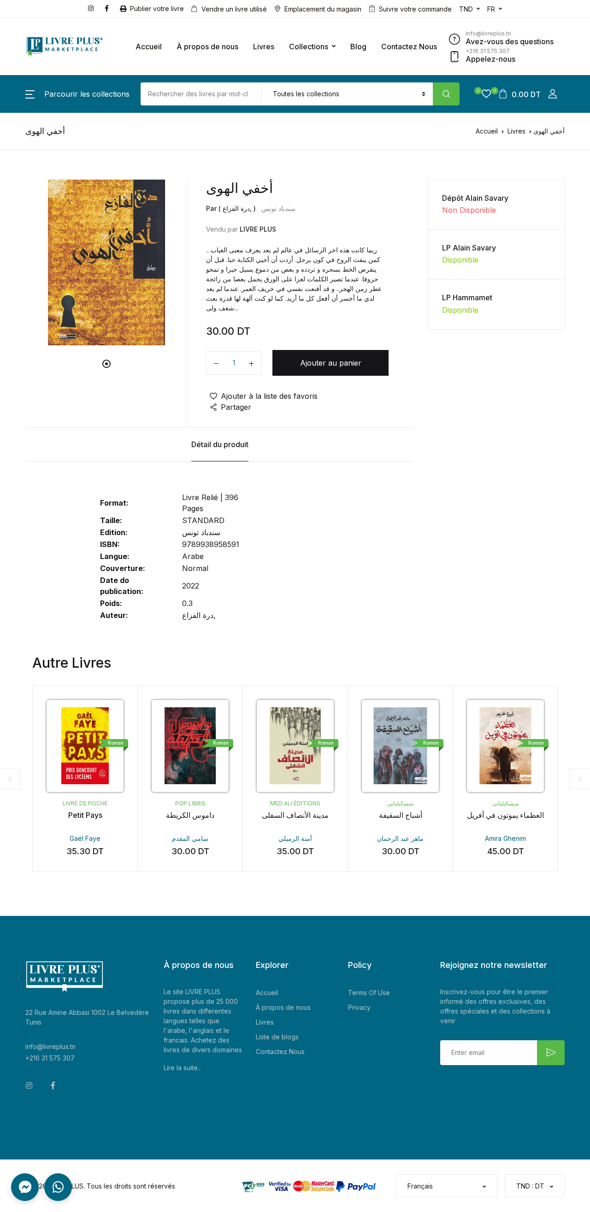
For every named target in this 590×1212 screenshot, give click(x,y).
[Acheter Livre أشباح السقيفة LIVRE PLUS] (400, 746)
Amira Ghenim (505, 838)
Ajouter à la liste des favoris (269, 396)
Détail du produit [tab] (219, 444)
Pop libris (190, 803)
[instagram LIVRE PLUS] (92, 7)
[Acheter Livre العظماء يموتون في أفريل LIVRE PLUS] (505, 746)
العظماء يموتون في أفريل (505, 815)
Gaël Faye (85, 838)
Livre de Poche (85, 803)
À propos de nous (207, 46)
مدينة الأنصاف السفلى (295, 815)
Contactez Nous (409, 46)
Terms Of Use (369, 992)
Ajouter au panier (330, 362)
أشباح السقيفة (400, 815)
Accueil (149, 46)
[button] (77, 94)
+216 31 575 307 (50, 1058)
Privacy (359, 1007)
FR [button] (491, 9)
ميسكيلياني (400, 803)
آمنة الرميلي (295, 838)
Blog (358, 46)
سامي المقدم (190, 838)
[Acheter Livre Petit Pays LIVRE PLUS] (85, 746)
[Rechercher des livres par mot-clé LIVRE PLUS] (446, 93)
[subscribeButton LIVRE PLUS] (551, 1052)
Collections (308, 46)
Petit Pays (85, 815)
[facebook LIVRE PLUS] (108, 7)
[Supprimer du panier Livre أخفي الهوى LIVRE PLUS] (216, 362)
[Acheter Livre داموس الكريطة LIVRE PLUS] (190, 746)
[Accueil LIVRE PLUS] (64, 46)
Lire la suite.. (182, 1068)
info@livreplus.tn (50, 1046)
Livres (263, 46)
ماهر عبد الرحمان (400, 838)
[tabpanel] (106, 262)
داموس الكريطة (190, 815)
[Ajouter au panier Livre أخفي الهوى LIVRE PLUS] (251, 362)
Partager (236, 407)
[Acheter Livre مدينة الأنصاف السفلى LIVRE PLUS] (295, 746)
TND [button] (466, 9)
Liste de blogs (277, 1037)
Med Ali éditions (295, 803)
